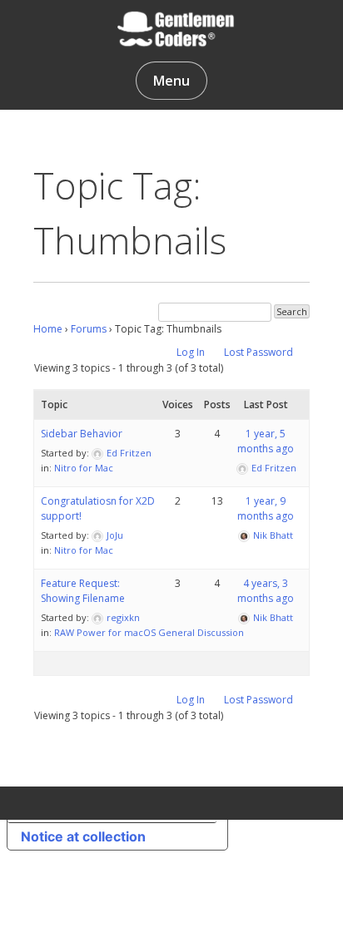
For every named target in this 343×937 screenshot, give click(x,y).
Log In (190, 352)
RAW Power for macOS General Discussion (149, 632)
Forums (89, 329)
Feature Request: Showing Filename (83, 590)
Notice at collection (83, 836)
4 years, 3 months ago (265, 590)
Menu (171, 81)
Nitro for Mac (83, 467)
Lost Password (258, 352)
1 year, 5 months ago (265, 441)
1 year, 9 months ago (265, 508)
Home (47, 329)
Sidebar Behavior (81, 434)
